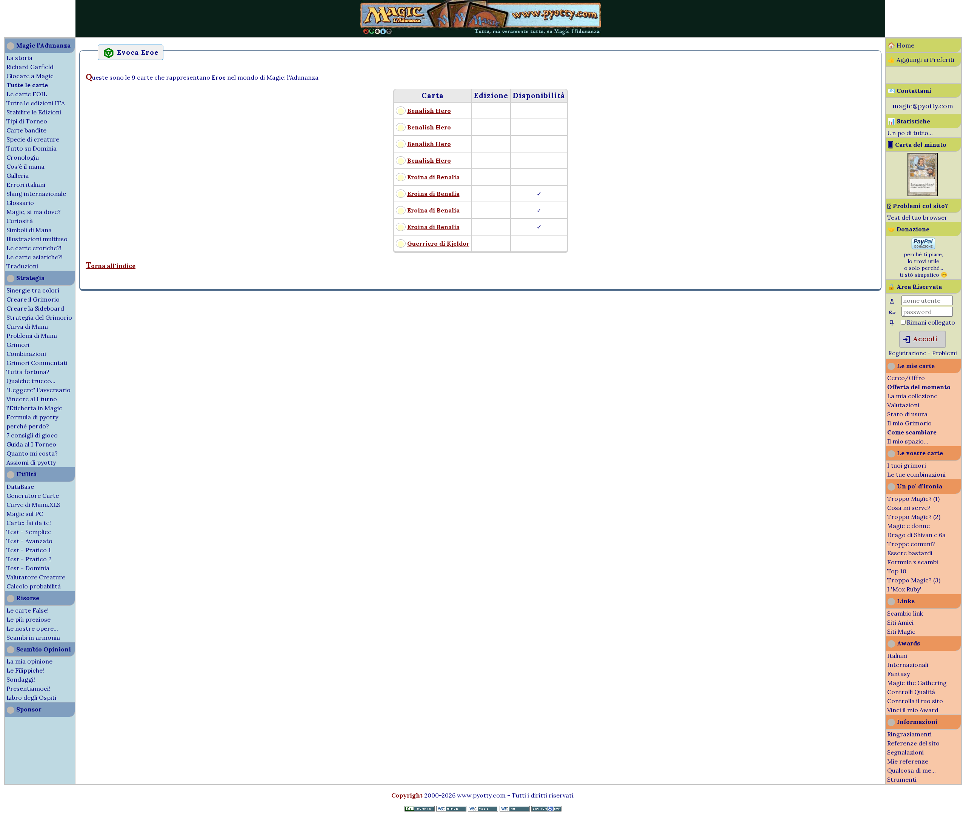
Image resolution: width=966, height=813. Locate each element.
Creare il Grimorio (33, 299)
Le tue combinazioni (916, 474)
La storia (19, 58)
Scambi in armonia (33, 637)
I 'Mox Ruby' (904, 589)
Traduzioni (22, 266)
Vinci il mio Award (912, 710)
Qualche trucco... (30, 381)
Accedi (920, 339)
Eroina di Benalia (433, 177)
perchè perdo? (27, 426)
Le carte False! (27, 610)
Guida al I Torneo (31, 444)
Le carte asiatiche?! (34, 257)
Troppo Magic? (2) (913, 516)
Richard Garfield (30, 67)
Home (905, 45)
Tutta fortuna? (27, 372)
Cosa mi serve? (909, 507)
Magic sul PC (24, 513)
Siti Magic (901, 631)
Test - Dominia (27, 568)
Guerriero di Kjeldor (438, 243)
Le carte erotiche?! (34, 248)
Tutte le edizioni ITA (35, 103)
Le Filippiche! (25, 670)
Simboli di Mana (29, 230)
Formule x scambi (912, 562)
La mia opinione (29, 661)
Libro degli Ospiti (31, 697)
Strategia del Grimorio (39, 317)
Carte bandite (26, 130)
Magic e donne (908, 526)
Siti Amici (900, 622)
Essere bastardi (909, 553)
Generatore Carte (32, 495)
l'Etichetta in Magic (34, 408)
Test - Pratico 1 (28, 550)
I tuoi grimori (906, 465)
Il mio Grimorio (909, 423)
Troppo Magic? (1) (913, 498)
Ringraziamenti (909, 734)
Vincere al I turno (31, 399)
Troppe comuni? (911, 544)
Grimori (17, 344)
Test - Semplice (28, 532)
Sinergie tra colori (32, 290)
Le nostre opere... (32, 628)
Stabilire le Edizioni (33, 112)
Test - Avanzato (29, 541)
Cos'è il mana (25, 166)
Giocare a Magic (30, 76)
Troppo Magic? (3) (913, 580)
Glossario (20, 202)
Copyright (407, 795)
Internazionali (907, 664)
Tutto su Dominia (31, 148)
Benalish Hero (429, 110)
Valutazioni (903, 405)
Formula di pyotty (32, 417)
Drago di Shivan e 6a (916, 535)
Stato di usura (907, 414)
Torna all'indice (110, 265)
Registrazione (907, 353)
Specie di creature (32, 139)
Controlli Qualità (911, 692)
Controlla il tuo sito (915, 701)
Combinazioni (26, 353)
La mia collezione (912, 396)
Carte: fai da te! (28, 523)
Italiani (897, 655)
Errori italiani (25, 184)
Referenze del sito (913, 743)
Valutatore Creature (35, 577)
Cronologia (22, 157)
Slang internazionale (36, 193)
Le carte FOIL (26, 94)
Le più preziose (28, 619)
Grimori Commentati (37, 362)
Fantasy (898, 674)
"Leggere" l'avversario (38, 390)
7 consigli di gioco (32, 435)
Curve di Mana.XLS (33, 504)
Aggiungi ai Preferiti (925, 59)
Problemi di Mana (31, 335)
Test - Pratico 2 (29, 559)
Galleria (17, 175)
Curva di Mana (27, 326)
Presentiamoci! (28, 688)
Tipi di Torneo (26, 121)
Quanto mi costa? (32, 453)
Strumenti (902, 779)
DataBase (20, 486)
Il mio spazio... (907, 441)
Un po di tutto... (910, 133)
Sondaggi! (20, 679)
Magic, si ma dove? (33, 212)
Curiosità (19, 221)
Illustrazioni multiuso (37, 239)
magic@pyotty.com (922, 106)
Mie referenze (907, 761)
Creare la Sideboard (35, 308)
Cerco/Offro (906, 378)
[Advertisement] (22, 18)
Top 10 (896, 571)
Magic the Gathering (917, 683)
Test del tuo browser (917, 217)
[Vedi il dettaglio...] (923, 194)
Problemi (944, 353)
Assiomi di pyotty (31, 462)
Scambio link (905, 613)
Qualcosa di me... (911, 770)
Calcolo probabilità (33, 586)
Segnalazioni (905, 752)
